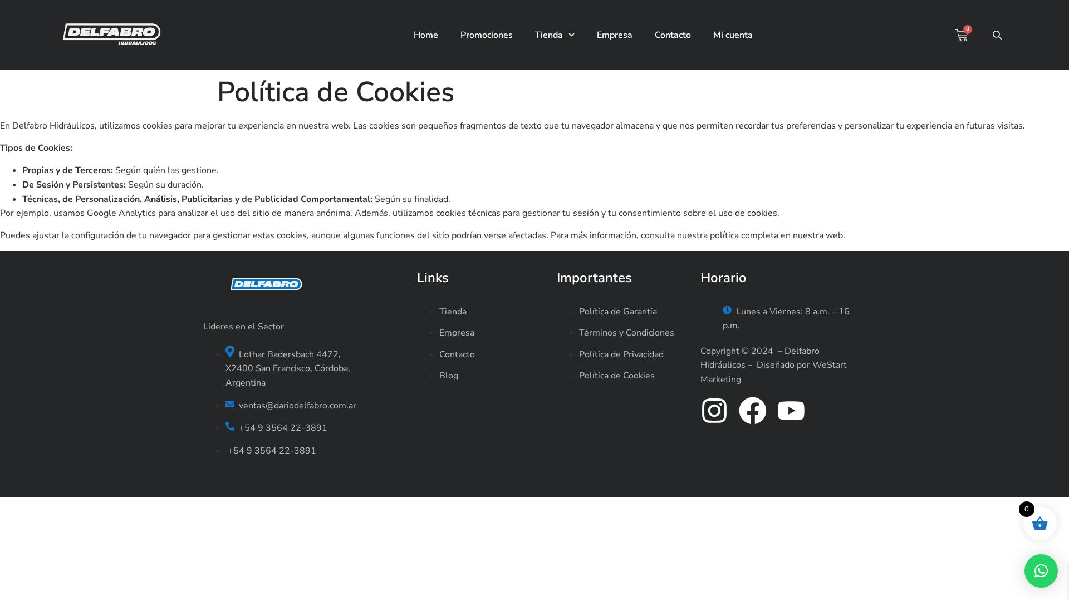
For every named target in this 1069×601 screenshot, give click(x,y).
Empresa (614, 35)
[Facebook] (753, 411)
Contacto (673, 35)
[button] (1041, 571)
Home (426, 35)
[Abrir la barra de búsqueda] (998, 35)
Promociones (486, 35)
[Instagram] (714, 411)
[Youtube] (791, 411)
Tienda (549, 35)
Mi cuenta (733, 35)
